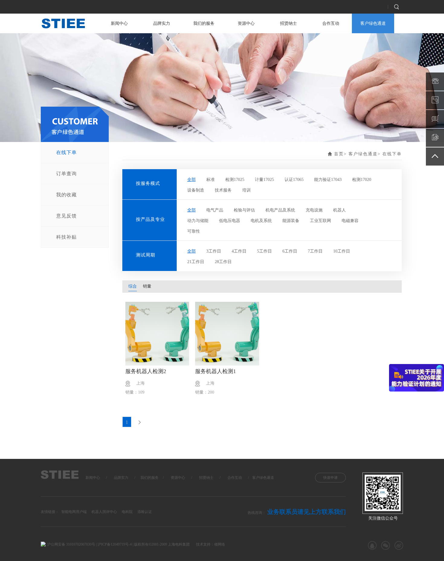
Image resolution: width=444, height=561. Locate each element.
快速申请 (330, 478)
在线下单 (66, 152)
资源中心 (246, 23)
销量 (147, 286)
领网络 (219, 544)
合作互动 (330, 23)
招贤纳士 (288, 23)
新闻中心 (119, 23)
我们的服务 (203, 23)
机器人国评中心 (104, 512)
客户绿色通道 (373, 23)
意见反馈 (66, 215)
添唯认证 (144, 512)
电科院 (127, 512)
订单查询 (66, 173)
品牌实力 (161, 23)
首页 (339, 154)
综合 (132, 286)
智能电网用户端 (74, 512)
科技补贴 (66, 237)
